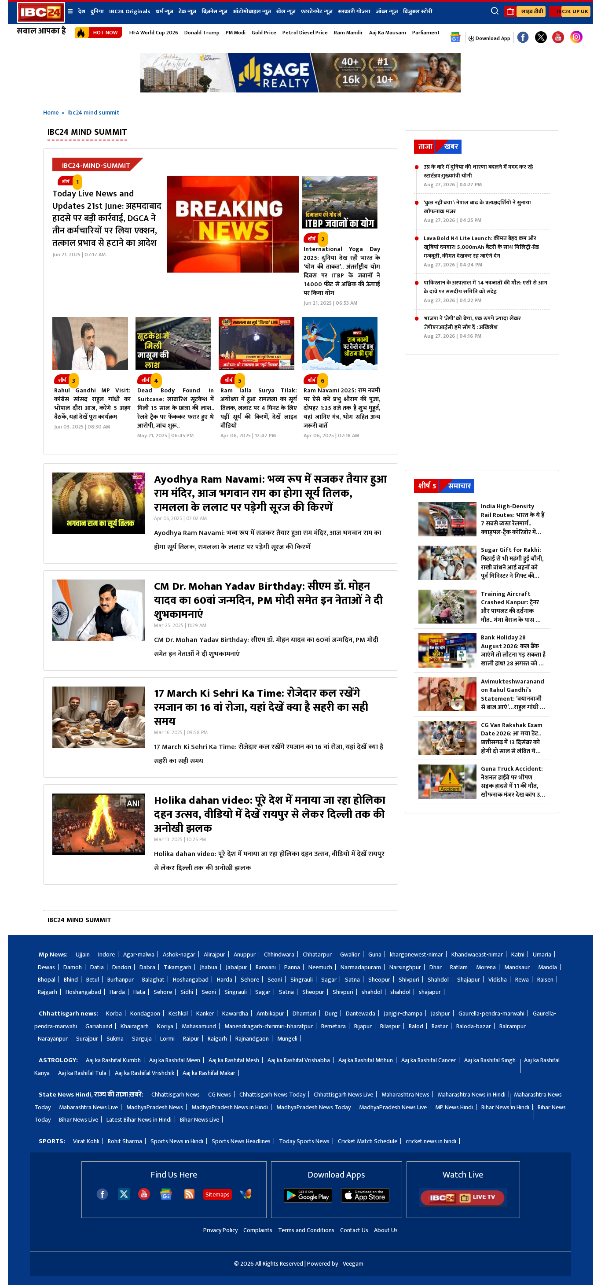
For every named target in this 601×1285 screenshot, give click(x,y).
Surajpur (87, 1039)
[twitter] (124, 1197)
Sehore (250, 980)
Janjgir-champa (403, 1013)
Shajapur (468, 980)
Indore (106, 954)
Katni (517, 954)
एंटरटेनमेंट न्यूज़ (317, 11)
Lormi (167, 1039)
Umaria (542, 954)
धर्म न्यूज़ (164, 11)
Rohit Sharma (125, 1141)
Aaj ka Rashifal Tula (82, 1073)
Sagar (329, 980)
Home (51, 112)
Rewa (522, 980)
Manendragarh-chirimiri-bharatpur (268, 1026)
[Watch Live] (463, 1205)
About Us (386, 1230)
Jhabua (208, 967)
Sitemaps (217, 1194)
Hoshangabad (191, 980)
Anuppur (245, 954)
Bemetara (333, 1026)
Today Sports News (304, 1141)
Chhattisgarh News (175, 1094)
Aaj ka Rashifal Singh (490, 1060)
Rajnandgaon (252, 1039)
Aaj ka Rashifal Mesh (234, 1060)
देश (81, 11)
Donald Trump (202, 32)
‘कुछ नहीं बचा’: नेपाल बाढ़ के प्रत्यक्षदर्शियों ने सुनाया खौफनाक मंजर (477, 211)
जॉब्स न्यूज (387, 11)
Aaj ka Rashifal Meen (174, 1060)
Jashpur (440, 1013)
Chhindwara (279, 954)
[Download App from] (308, 1201)
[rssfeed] (189, 1198)
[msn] (245, 1198)
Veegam (353, 1264)
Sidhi (186, 992)
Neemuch (320, 967)
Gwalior (350, 954)
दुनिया (97, 11)
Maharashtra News (405, 1094)
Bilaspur (390, 1026)
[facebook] (102, 1198)
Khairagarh (135, 1026)
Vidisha (497, 980)
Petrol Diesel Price (305, 32)
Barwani (266, 967)
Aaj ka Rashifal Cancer (428, 1060)
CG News (219, 1094)
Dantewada (360, 1013)
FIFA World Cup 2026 (153, 32)
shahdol (372, 992)
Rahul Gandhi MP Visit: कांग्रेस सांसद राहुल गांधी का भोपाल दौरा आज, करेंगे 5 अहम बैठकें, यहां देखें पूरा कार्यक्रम (92, 403)
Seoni (275, 980)
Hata (139, 992)
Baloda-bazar (473, 1026)
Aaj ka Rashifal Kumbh (113, 1060)
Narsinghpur (405, 967)
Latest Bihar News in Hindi (139, 1120)
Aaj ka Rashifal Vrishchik (144, 1073)
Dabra (147, 967)
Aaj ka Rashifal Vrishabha (299, 1060)
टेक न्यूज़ (187, 11)
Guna (374, 954)
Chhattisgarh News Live (343, 1094)
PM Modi (236, 32)
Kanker (205, 1013)
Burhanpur (120, 980)
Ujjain (83, 954)
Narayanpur (53, 1039)
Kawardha (235, 1013)
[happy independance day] (300, 90)
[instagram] (576, 37)
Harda (224, 980)
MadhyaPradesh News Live (393, 1107)
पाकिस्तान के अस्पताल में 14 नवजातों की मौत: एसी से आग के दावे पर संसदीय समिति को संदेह (485, 291)
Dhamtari (304, 1013)
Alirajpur (214, 954)
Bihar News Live (78, 1120)
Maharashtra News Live (88, 1107)
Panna (292, 967)
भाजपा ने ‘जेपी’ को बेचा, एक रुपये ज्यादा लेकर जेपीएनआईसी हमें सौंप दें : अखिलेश (472, 327)
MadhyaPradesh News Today (313, 1107)
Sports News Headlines (241, 1141)
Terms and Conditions (306, 1230)
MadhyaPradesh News (154, 1107)
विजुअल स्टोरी (417, 11)
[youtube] (558, 37)
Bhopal (46, 980)
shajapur (430, 992)
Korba (114, 1013)
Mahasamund (199, 1026)
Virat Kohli (86, 1141)
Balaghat (153, 980)
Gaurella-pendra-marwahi (491, 1013)
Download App (492, 38)
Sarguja (142, 1039)
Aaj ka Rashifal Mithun (365, 1060)
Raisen (545, 980)
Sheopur (379, 980)
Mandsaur (517, 967)
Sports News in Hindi (176, 1141)
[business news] (339, 227)
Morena (486, 967)
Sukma (115, 1039)
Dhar (435, 967)
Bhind (71, 980)
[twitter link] (541, 37)
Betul (92, 980)
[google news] (455, 37)
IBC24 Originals (129, 11)
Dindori (121, 967)
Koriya (165, 1026)
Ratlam (459, 967)
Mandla (547, 967)
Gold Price (264, 32)
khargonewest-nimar (416, 954)
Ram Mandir (348, 32)
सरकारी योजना (354, 11)
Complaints (257, 1230)
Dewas (46, 967)
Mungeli (287, 1039)
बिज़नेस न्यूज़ (214, 11)
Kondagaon (145, 1013)
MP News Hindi (454, 1107)
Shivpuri (409, 980)
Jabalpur (236, 967)
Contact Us (354, 1230)
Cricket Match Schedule (367, 1141)
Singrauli (301, 980)
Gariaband (98, 1026)
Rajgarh (47, 992)
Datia (97, 967)
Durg (331, 1013)
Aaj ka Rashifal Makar (209, 1073)
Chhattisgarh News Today (272, 1094)
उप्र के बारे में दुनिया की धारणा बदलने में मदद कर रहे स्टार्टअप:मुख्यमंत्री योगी (478, 175)
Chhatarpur (317, 954)
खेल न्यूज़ (286, 11)
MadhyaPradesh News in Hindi (229, 1107)
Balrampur (512, 1026)
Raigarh (217, 1039)
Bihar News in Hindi (505, 1107)
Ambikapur (270, 1013)
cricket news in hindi (431, 1141)
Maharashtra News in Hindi (472, 1094)
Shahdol (438, 980)
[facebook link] (523, 37)
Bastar (440, 1026)
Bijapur (363, 1026)
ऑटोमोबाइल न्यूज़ (252, 11)
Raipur (191, 1039)
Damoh (72, 967)
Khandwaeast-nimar (477, 954)
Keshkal (178, 1013)
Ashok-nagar (179, 954)
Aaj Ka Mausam (387, 32)
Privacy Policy (220, 1230)
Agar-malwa (138, 954)
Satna (352, 980)
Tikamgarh (177, 967)
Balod (416, 1026)
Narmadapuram (361, 967)
